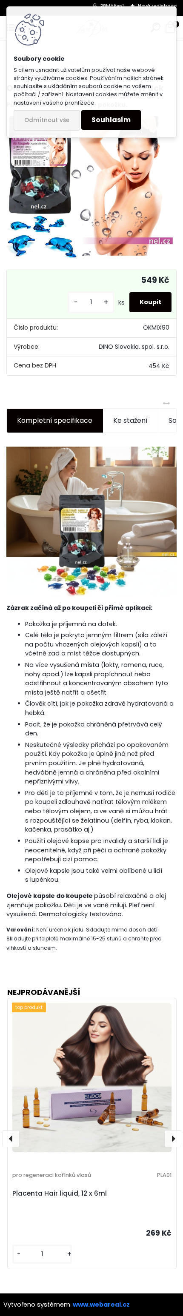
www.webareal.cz (101, 1304)
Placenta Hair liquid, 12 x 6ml (59, 1193)
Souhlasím (111, 120)
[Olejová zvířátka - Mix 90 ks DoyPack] (91, 187)
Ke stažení (130, 420)
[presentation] (11, 1138)
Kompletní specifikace (54, 420)
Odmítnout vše (46, 120)
